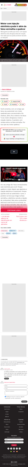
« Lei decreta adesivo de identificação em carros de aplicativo (6, 220)
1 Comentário (5, 95)
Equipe (7, 411)
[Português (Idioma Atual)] (11, 451)
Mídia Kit (7, 416)
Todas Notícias (4, 230)
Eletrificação (7, 431)
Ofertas (21, 431)
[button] (21, 5)
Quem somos (7, 409)
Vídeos (15, 233)
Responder (6, 378)
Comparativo (21, 411)
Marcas (21, 409)
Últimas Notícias (7, 421)
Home (1, 8)
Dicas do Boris (7, 426)
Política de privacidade (14, 465)
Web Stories (21, 429)
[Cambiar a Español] (16, 451)
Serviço (3, 233)
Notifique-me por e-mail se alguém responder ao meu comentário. (14, 397)
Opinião (21, 421)
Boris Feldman (6, 89)
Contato (7, 414)
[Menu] (1, 5)
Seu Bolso (8, 233)
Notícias (5, 8)
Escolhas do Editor (13, 230)
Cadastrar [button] (14, 445)
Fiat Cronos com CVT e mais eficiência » (21, 218)
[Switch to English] (14, 451)
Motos (7, 424)
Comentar (24, 401)
